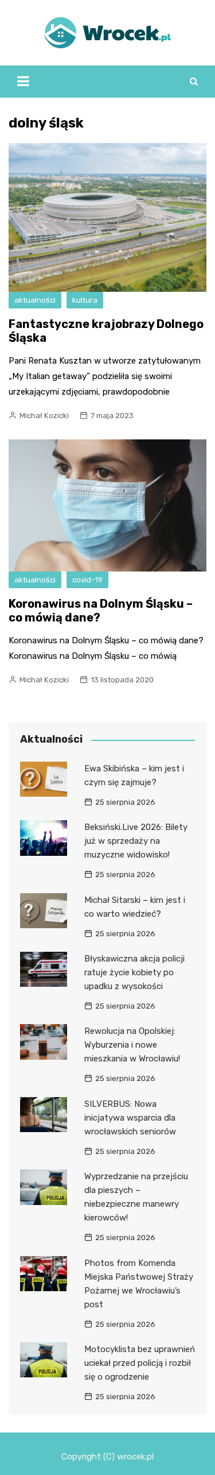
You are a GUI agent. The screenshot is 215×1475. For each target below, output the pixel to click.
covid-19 (87, 580)
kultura (84, 300)
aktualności (35, 300)
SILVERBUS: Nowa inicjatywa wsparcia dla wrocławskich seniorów (130, 1118)
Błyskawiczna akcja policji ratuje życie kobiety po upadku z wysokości (134, 972)
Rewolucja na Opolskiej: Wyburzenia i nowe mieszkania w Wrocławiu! (132, 1045)
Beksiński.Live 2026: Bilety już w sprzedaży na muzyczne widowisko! (135, 841)
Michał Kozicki (44, 415)
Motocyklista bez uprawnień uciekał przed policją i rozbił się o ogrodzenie (139, 1363)
